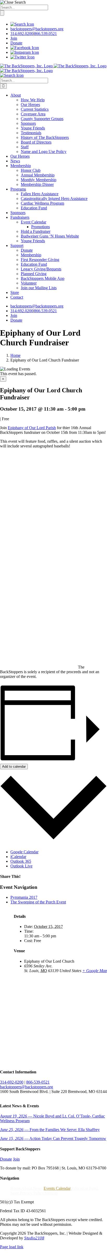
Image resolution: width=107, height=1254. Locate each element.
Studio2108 (34, 1238)
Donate (16, 43)
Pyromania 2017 (23, 897)
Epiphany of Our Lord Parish (32, 427)
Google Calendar (24, 852)
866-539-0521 (38, 1082)
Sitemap (51, 1193)
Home (15, 1188)
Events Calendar (57, 1188)
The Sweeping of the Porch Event (38, 902)
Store (14, 1193)
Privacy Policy (32, 1193)
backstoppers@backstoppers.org (36, 29)
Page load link (11, 1247)
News (38, 1188)
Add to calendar (14, 766)
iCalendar (18, 856)
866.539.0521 (45, 33)
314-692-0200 (11, 1082)
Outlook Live (21, 866)
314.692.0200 (21, 33)
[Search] (22, 24)
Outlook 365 (20, 861)
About (27, 1188)
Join (13, 38)
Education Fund (84, 1188)
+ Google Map (94, 970)
